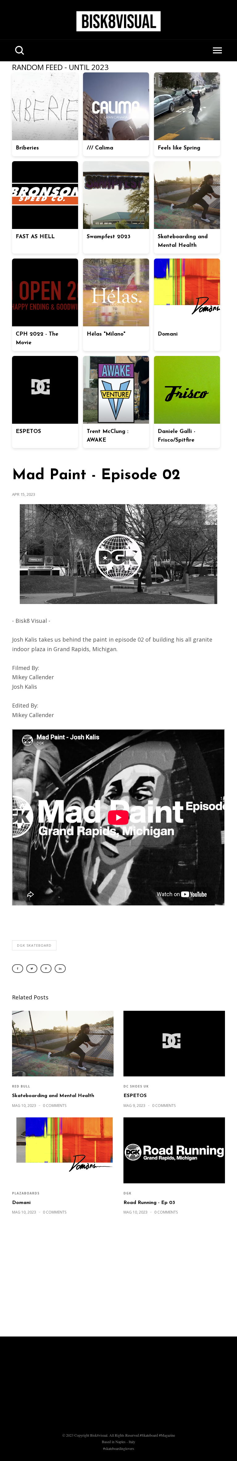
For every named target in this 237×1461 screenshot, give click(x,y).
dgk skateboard (34, 945)
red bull (21, 1086)
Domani (21, 1202)
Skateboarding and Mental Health (53, 1095)
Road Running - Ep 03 (149, 1202)
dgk (127, 1193)
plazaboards (26, 1193)
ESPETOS (135, 1095)
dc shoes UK (136, 1086)
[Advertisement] (118, 1279)
